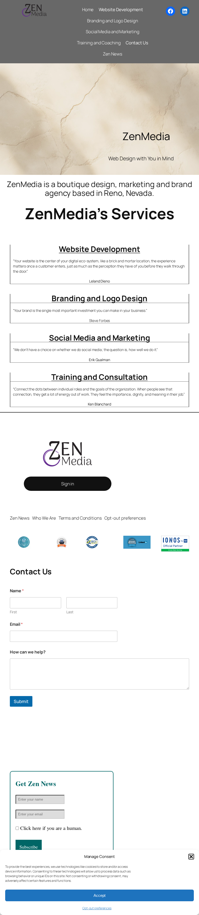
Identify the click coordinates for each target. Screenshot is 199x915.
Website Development (99, 249)
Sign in (67, 484)
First (13, 612)
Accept (99, 895)
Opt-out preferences (96, 908)
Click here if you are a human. (51, 827)
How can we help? (28, 652)
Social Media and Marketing (99, 337)
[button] (191, 856)
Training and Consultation (99, 376)
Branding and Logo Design (99, 298)
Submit (21, 701)
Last (70, 612)
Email (16, 624)
